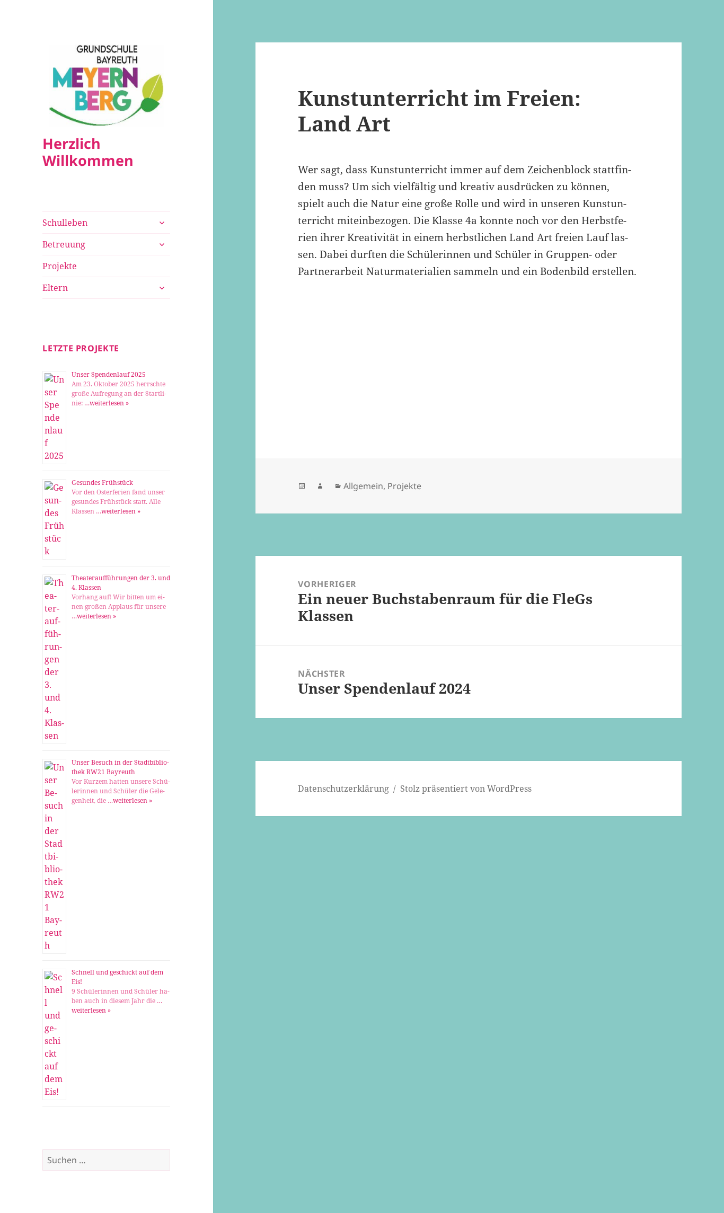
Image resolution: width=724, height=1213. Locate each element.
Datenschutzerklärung (343, 788)
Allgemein (363, 486)
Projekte (59, 266)
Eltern (55, 288)
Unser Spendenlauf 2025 (109, 374)
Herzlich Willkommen (88, 152)
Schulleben (64, 222)
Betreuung (63, 244)
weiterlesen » (109, 403)
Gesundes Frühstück (102, 482)
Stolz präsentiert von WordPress (466, 788)
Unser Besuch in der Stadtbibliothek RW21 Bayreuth (120, 767)
